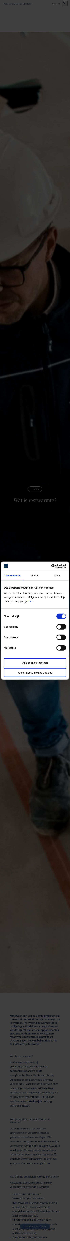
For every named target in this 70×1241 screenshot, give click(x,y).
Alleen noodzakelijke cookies (35, 672)
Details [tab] (35, 575)
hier (30, 601)
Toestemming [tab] (12, 575)
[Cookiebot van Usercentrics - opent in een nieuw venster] (51, 566)
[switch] (61, 626)
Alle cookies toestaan (35, 662)
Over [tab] (57, 575)
